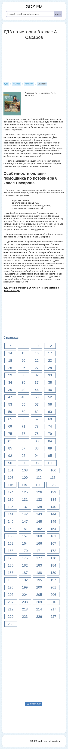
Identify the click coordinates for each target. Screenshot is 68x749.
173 (10, 558)
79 (50, 434)
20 (23, 360)
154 (53, 529)
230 (10, 624)
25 (10, 368)
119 (24, 485)
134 (53, 500)
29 (10, 375)
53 (10, 404)
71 (23, 426)
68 (50, 419)
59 (10, 412)
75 (10, 434)
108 (10, 478)
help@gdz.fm (54, 741)
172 (53, 551)
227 (53, 617)
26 (23, 368)
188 (39, 573)
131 (25, 500)
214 (39, 609)
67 (37, 419)
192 (25, 580)
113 (53, 478)
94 (37, 456)
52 (50, 397)
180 (10, 565)
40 (23, 390)
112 (39, 478)
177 (39, 558)
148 (39, 521)
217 (53, 609)
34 (10, 382)
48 (23, 397)
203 (10, 595)
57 (37, 404)
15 (23, 353)
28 (50, 368)
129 (53, 492)
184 (53, 565)
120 (38, 485)
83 (37, 441)
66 (23, 419)
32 (37, 375)
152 (39, 529)
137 (25, 507)
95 (50, 456)
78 (37, 434)
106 (53, 470)
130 (10, 500)
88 (37, 448)
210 (53, 602)
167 (53, 543)
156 (10, 536)
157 (25, 536)
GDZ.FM (34, 6)
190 (10, 580)
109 (25, 478)
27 (37, 368)
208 (25, 602)
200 (39, 587)
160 (39, 536)
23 (50, 360)
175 (25, 558)
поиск (58, 14)
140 (53, 507)
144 (53, 514)
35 (23, 382)
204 (25, 595)
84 (50, 441)
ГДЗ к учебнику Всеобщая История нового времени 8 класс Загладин (31, 289)
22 (37, 360)
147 (25, 521)
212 (10, 609)
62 (37, 412)
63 (50, 412)
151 (25, 529)
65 (10, 419)
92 (10, 456)
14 (10, 353)
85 (10, 448)
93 (23, 456)
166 (39, 543)
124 (10, 492)
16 (37, 353)
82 (23, 441)
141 (10, 514)
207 (10, 602)
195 (39, 580)
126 (39, 492)
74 (50, 426)
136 (10, 507)
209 (39, 602)
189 (53, 573)
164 (25, 543)
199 (25, 587)
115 (10, 485)
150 (10, 529)
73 (37, 426)
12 (50, 346)
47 (10, 397)
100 (50, 463)
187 (25, 573)
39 (10, 390)
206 (53, 595)
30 (23, 375)
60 (23, 412)
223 (25, 617)
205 (39, 595)
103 (25, 470)
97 (23, 463)
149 (53, 521)
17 (50, 353)
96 (10, 463)
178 (53, 558)
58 (50, 404)
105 (39, 470)
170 (25, 551)
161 (53, 536)
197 (53, 580)
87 (23, 448)
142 (25, 514)
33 (50, 375)
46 (50, 390)
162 (10, 543)
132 (39, 500)
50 (37, 397)
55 (23, 404)
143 (39, 514)
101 (10, 470)
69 (10, 426)
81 (10, 441)
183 (39, 565)
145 (10, 521)
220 (10, 617)
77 (23, 434)
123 (53, 485)
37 (37, 382)
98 (37, 463)
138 (39, 507)
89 (50, 448)
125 (25, 492)
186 (10, 573)
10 (37, 346)
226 (39, 617)
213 (25, 609)
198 (10, 587)
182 (25, 565)
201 (53, 587)
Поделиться (35, 704)
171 (39, 551)
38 (50, 382)
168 (10, 551)
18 (10, 360)
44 (37, 390)
